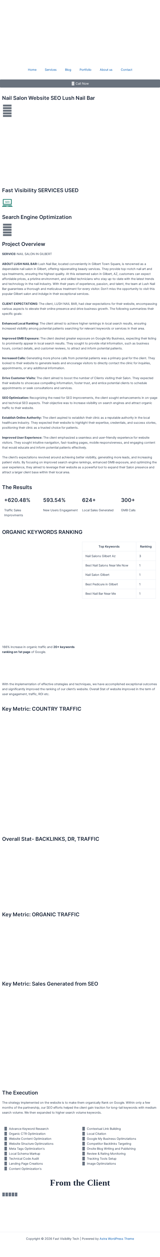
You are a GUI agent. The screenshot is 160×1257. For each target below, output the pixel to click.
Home (32, 70)
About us (106, 70)
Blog (68, 70)
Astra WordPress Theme (117, 1239)
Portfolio (85, 70)
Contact (126, 70)
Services (51, 70)
